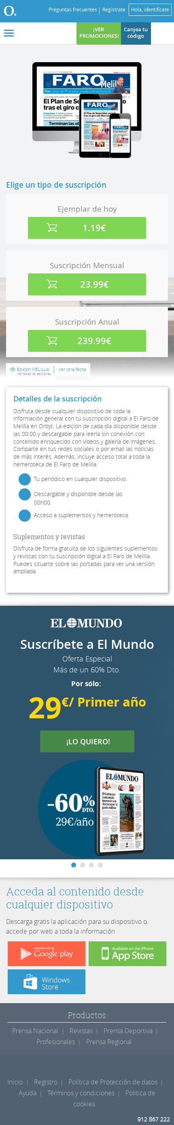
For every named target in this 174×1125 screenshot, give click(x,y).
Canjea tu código (136, 32)
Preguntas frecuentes (73, 10)
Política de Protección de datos (112, 1081)
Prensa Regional (109, 1041)
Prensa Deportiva (128, 1030)
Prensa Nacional (35, 1030)
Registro (45, 1081)
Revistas (81, 1030)
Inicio (15, 1081)
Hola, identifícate (150, 10)
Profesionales (55, 1041)
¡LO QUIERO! (93, 741)
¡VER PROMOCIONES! (99, 32)
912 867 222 (154, 1119)
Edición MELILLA (34, 371)
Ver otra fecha (72, 369)
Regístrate (113, 10)
